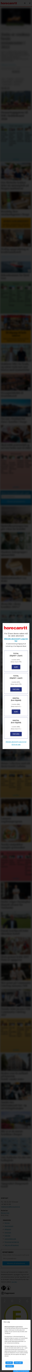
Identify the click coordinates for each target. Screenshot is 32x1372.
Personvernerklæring (12, 1242)
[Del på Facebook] (13, 72)
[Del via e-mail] (18, 72)
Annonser (8, 1233)
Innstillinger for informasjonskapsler (21, 1370)
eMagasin (8, 1229)
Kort (16, 667)
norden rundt (7, 81)
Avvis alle (9, 1362)
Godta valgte (18, 1362)
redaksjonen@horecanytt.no (10, 1207)
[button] (2, 127)
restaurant (18, 81)
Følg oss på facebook (12, 1245)
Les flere (16, 159)
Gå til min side (16, 744)
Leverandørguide (10, 1239)
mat (3, 79)
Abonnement (9, 1226)
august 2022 (19, 79)
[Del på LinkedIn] (16, 72)
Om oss (7, 1223)
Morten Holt (5, 1213)
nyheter (17, 84)
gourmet (10, 79)
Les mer (14, 1282)
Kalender (7, 1236)
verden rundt (7, 84)
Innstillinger (9, 1366)
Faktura (16, 689)
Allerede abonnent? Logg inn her (16, 742)
